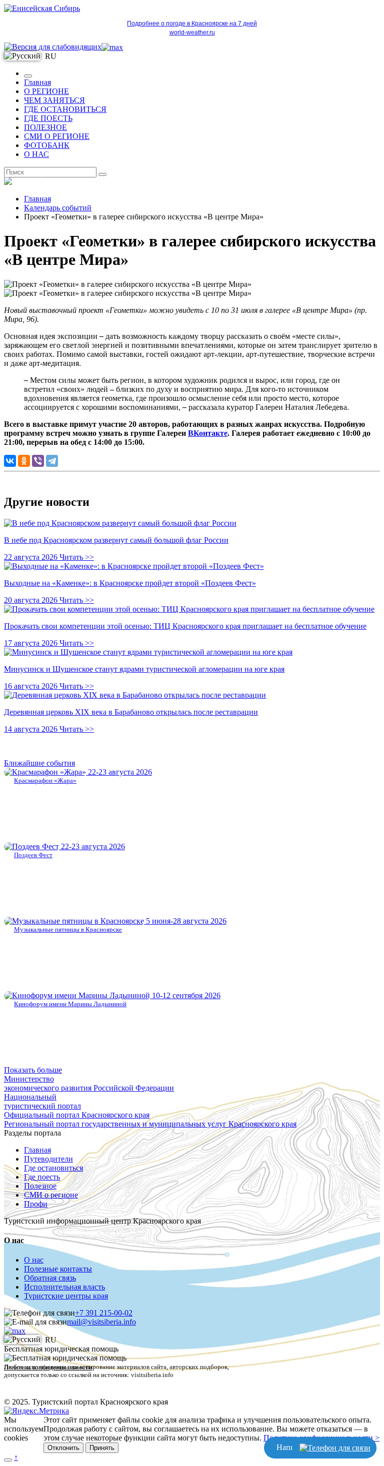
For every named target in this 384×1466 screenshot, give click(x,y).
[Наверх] (8, 1460)
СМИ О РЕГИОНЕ (57, 136)
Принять (102, 1448)
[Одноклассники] (24, 461)
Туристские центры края (66, 1296)
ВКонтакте (208, 433)
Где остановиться (53, 1168)
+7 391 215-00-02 (103, 1313)
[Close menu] (28, 75)
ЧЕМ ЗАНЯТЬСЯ (54, 100)
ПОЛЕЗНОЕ (45, 127)
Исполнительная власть (64, 1287)
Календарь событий (58, 207)
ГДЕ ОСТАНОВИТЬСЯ (65, 109)
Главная (37, 82)
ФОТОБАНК (47, 145)
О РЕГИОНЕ (46, 91)
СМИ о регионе (51, 1195)
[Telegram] (52, 461)
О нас (34, 1260)
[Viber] (38, 461)
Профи (36, 1204)
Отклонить (64, 1448)
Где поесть (42, 1177)
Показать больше (33, 1070)
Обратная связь (50, 1278)
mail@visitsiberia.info (101, 1322)
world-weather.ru (192, 32)
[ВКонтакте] (10, 461)
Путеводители (48, 1159)
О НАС (36, 154)
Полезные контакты (58, 1269)
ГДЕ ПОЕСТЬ (48, 118)
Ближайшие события (39, 763)
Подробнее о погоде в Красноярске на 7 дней (192, 23)
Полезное (40, 1186)
